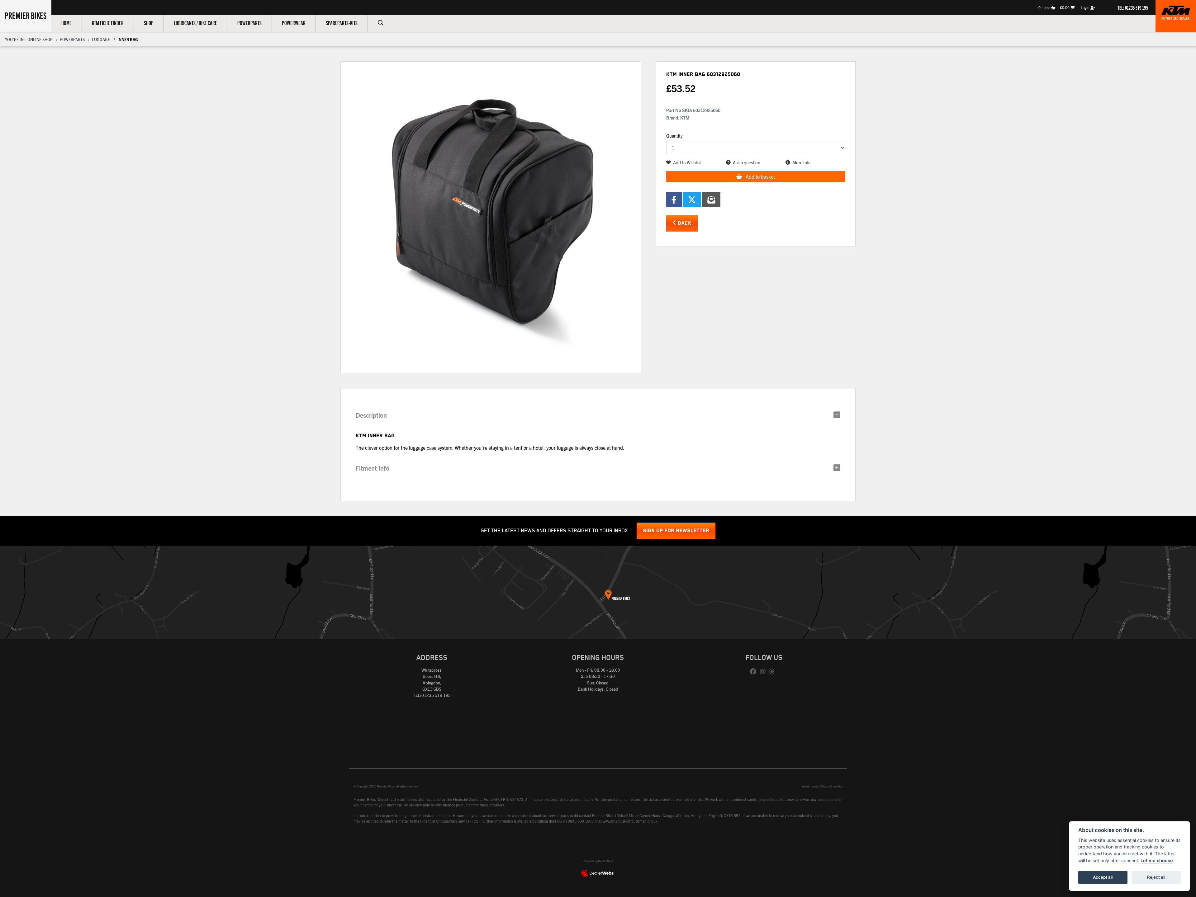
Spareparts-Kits (342, 22)
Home (66, 22)
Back (683, 223)
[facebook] (755, 671)
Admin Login (810, 786)
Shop (149, 22)
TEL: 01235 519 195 (1133, 7)
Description (371, 415)
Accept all (1103, 877)
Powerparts (249, 22)
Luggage (101, 39)
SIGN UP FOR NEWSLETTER (676, 531)
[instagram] (764, 671)
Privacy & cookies (831, 786)
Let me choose (1157, 860)
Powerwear (294, 22)
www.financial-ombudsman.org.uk (630, 821)
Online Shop (40, 39)
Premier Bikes (26, 15)
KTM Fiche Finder (108, 22)
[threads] (773, 671)
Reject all (1156, 877)
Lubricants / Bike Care (195, 22)
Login (1085, 7)
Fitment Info (372, 468)
